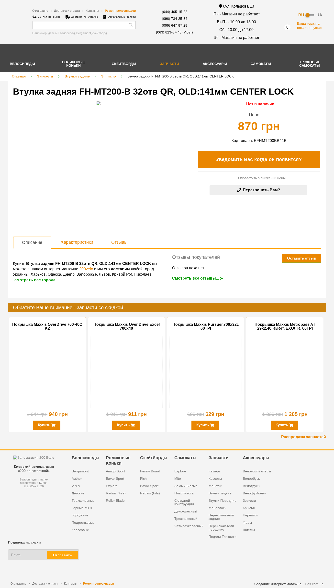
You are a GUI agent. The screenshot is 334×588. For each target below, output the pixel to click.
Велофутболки (254, 493)
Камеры (215, 471)
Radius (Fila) (116, 493)
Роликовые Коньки (118, 460)
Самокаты (185, 457)
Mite (177, 478)
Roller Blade (115, 500)
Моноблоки (217, 508)
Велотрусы (251, 486)
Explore (112, 486)
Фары (247, 522)
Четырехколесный (188, 526)
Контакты (92, 10)
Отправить (62, 555)
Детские (78, 493)
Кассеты (215, 478)
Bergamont (80, 471)
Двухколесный (185, 511)
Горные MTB (82, 508)
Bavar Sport (115, 478)
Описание (32, 242)
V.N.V (76, 486)
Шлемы (249, 530)
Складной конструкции (184, 502)
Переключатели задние (221, 517)
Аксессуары (256, 457)
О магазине (40, 10)
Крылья (249, 508)
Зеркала (249, 500)
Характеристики (77, 242)
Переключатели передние (221, 527)
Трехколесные (83, 500)
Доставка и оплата (67, 10)
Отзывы (119, 242)
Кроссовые (80, 530)
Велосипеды (85, 457)
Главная (19, 76)
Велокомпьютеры (257, 471)
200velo (86, 269)
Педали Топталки (222, 537)
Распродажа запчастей (303, 437)
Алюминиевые (186, 486)
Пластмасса (184, 493)
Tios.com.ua (314, 584)
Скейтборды (153, 457)
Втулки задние (77, 76)
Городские (80, 515)
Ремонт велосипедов (120, 10)
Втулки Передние (222, 500)
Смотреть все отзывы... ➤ (197, 278)
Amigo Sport (115, 471)
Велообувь (251, 478)
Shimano (108, 76)
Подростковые (83, 522)
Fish (143, 478)
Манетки (215, 486)
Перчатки (250, 515)
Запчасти (45, 76)
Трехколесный (185, 519)
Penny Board (150, 471)
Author (77, 478)
